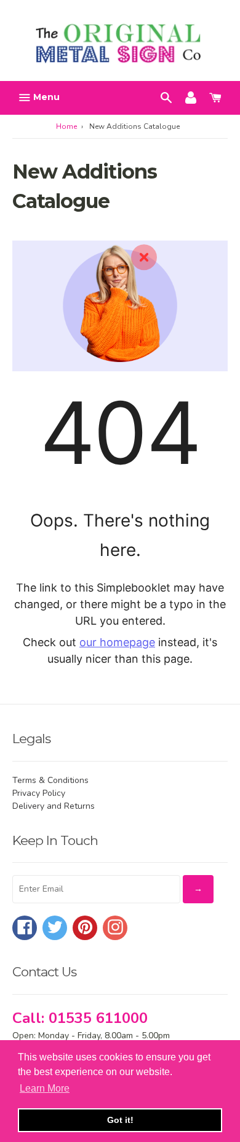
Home (66, 126)
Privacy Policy (38, 793)
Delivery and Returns (53, 806)
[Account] (190, 96)
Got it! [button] (120, 1120)
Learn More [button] (45, 1088)
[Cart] (215, 96)
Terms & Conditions (50, 780)
